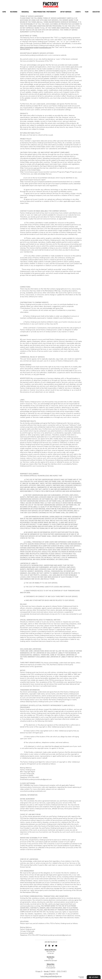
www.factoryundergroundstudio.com (34, 55)
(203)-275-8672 (62, 971)
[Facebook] (46, 946)
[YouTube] (56, 946)
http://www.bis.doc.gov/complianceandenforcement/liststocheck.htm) (45, 182)
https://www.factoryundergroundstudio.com (35, 47)
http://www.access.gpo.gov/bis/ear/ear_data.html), (39, 168)
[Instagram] (49, 946)
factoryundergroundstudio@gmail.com (38, 779)
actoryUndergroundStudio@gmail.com (51, 976)
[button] (13, 11)
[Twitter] (53, 946)
